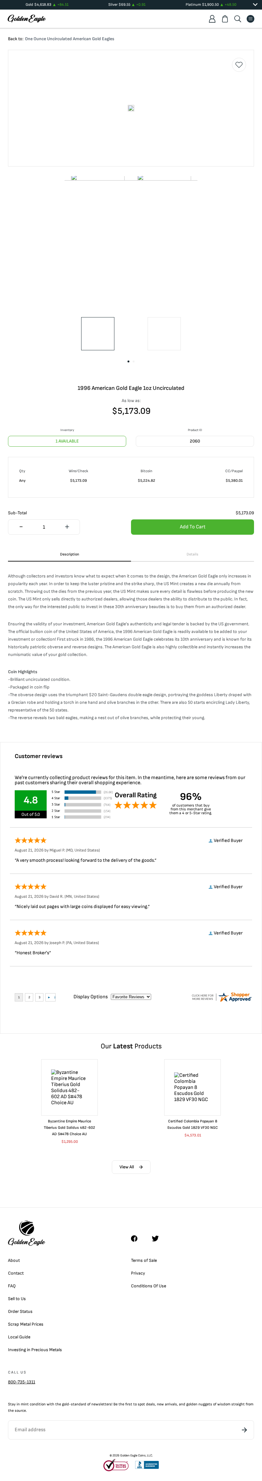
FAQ (12, 1286)
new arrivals (167, 1404)
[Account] (212, 19)
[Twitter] (158, 1238)
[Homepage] (27, 19)
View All (126, 1167)
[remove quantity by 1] (21, 527)
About (14, 1260)
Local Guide (19, 1337)
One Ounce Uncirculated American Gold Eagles (69, 38)
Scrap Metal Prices (25, 1324)
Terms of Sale (144, 1260)
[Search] (238, 19)
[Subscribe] (244, 1430)
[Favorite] (239, 65)
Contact (16, 1273)
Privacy (138, 1273)
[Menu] (250, 19)
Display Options (90, 997)
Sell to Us (17, 1298)
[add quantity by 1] (67, 527)
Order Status (20, 1311)
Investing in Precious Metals (35, 1349)
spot (141, 1404)
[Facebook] (137, 1238)
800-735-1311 (21, 1382)
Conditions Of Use (148, 1286)
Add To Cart (192, 527)
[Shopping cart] (225, 19)
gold (65, 1404)
